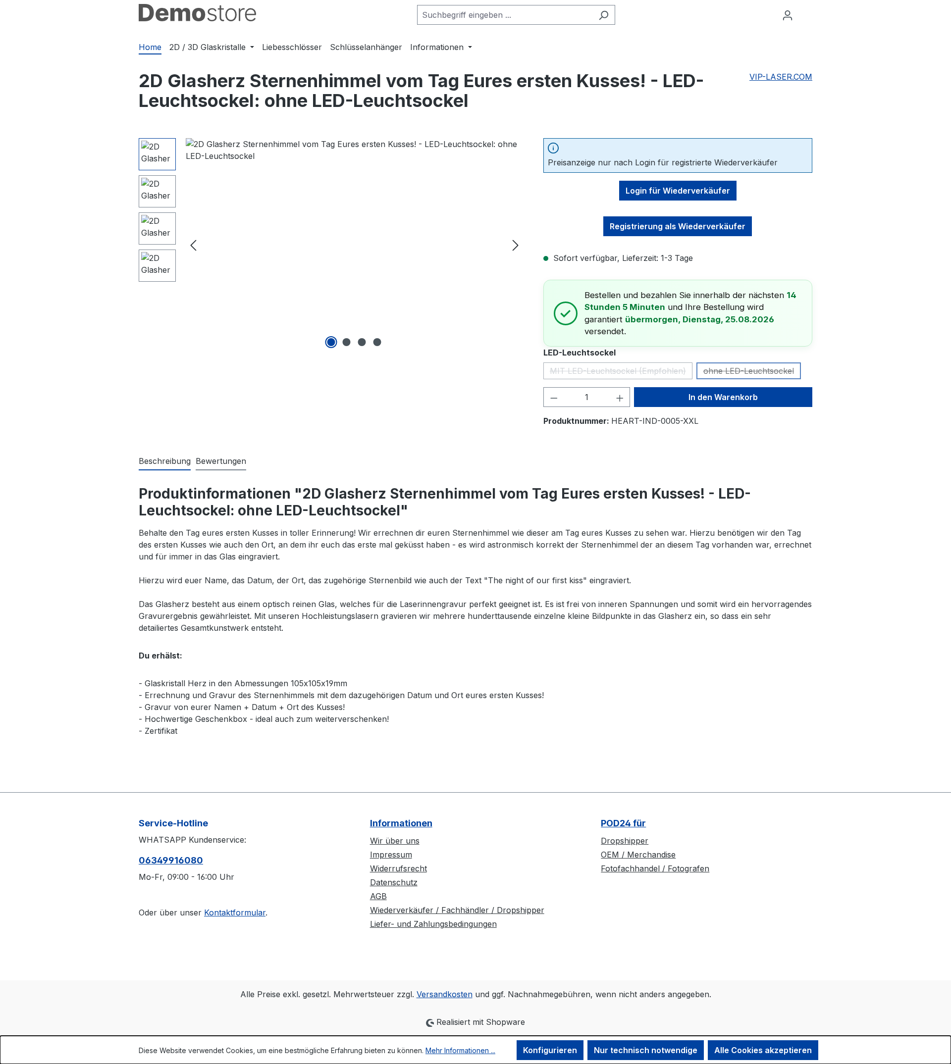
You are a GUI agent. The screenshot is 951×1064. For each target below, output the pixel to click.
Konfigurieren (550, 1050)
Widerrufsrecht (398, 868)
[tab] (165, 461)
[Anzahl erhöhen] (620, 397)
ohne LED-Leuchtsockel (752, 372)
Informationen (401, 823)
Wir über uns (395, 841)
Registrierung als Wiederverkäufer (677, 226)
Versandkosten (445, 994)
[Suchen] (603, 15)
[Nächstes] (515, 245)
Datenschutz (394, 882)
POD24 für (623, 823)
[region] (331, 244)
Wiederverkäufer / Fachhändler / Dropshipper (457, 910)
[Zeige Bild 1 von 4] (331, 342)
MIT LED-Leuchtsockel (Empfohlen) (621, 372)
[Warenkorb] (805, 11)
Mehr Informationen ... (460, 1050)
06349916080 (171, 860)
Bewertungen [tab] (221, 461)
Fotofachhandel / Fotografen (655, 868)
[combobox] (504, 15)
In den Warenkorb (723, 397)
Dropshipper (624, 841)
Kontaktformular (234, 912)
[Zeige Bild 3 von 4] (362, 342)
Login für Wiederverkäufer (678, 191)
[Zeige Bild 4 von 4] (377, 342)
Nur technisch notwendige (645, 1050)
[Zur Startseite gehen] (197, 12)
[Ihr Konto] (787, 15)
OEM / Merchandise (638, 855)
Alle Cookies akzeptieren (763, 1050)
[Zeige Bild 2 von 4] (347, 342)
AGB (378, 896)
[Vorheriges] (193, 245)
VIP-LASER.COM (780, 77)
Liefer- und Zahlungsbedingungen (433, 924)
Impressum (391, 855)
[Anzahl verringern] (553, 397)
